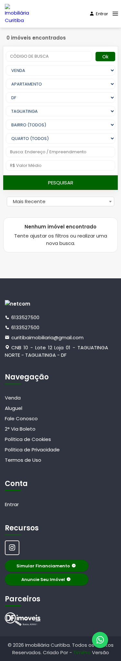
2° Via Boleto (20, 428)
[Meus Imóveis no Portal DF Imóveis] (22, 619)
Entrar (102, 14)
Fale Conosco (21, 418)
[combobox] (60, 201)
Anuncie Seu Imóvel (43, 579)
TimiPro (82, 652)
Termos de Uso (23, 460)
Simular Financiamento (43, 566)
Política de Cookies (28, 439)
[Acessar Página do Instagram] (12, 547)
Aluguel (13, 408)
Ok (105, 56)
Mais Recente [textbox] (29, 201)
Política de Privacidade (32, 449)
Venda (13, 397)
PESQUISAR (60, 182)
